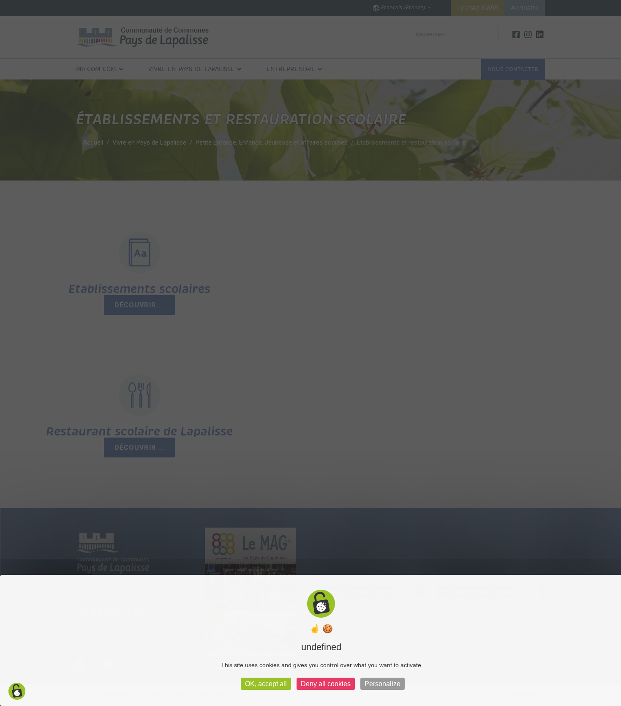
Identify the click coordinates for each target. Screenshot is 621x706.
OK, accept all (266, 683)
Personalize (382, 683)
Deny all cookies (326, 683)
